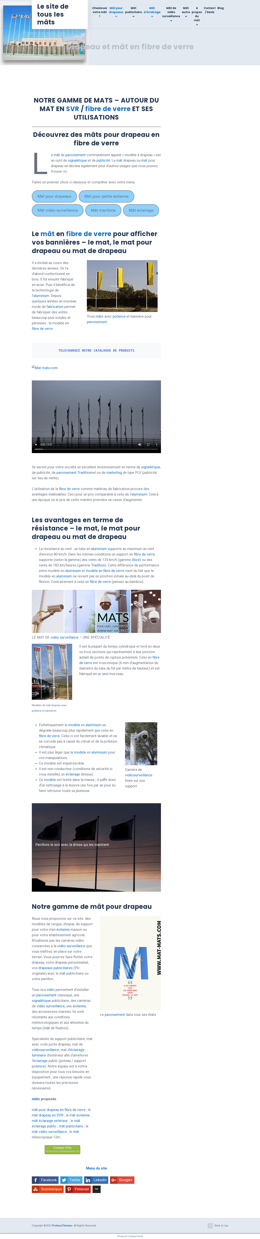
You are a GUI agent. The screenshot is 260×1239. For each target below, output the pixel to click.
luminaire (39, 1055)
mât (57, 155)
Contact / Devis (210, 10)
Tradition (84, 472)
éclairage (73, 774)
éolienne (63, 929)
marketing (114, 472)
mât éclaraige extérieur (50, 1121)
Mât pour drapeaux (116, 10)
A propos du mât (197, 14)
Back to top (221, 1225)
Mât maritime (103, 210)
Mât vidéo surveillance (57, 210)
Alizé (136, 560)
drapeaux (45, 968)
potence (119, 316)
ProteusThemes (62, 1225)
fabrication (55, 307)
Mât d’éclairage (152, 10)
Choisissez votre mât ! (99, 12)
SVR (72, 108)
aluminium (41, 296)
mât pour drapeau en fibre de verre (58, 1110)
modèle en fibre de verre (105, 571)
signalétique (77, 160)
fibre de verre (108, 108)
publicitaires (63, 968)
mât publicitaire (71, 1126)
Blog (220, 8)
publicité (103, 160)
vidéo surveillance (64, 637)
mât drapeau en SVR (47, 1115)
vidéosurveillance (138, 775)
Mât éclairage (141, 210)
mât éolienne (80, 1115)
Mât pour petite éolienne (106, 196)
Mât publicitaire (133, 10)
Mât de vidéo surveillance (171, 12)
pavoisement (75, 155)
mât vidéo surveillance (49, 1132)
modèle (74, 725)
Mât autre (186, 10)
